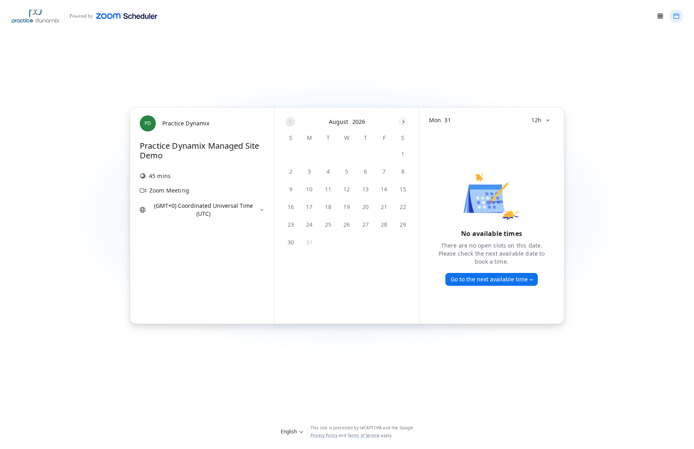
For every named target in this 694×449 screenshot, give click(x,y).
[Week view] (660, 16)
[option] (402, 154)
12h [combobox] (536, 120)
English (289, 431)
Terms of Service (363, 435)
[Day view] (676, 16)
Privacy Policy (323, 435)
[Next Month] (403, 122)
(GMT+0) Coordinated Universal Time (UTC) (203, 209)
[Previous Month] (290, 122)
